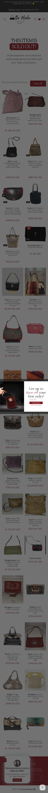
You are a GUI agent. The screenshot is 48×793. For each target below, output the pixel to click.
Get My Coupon (36, 403)
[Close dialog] (1, 383)
